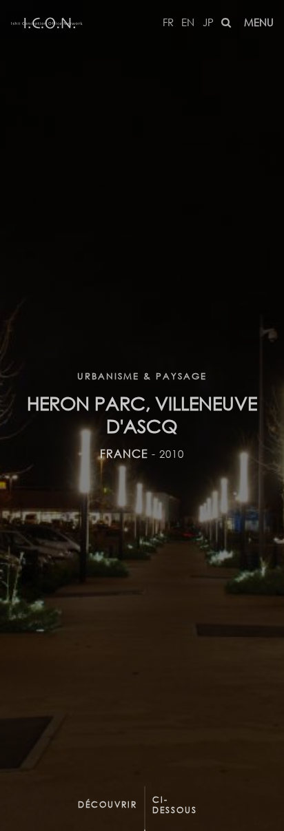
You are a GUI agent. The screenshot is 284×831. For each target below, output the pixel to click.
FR (168, 22)
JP (208, 22)
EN (187, 22)
